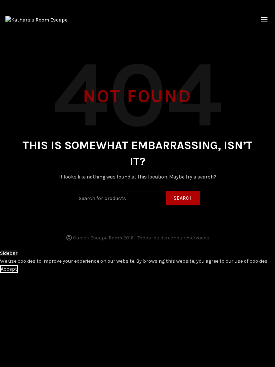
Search (183, 198)
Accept (9, 269)
